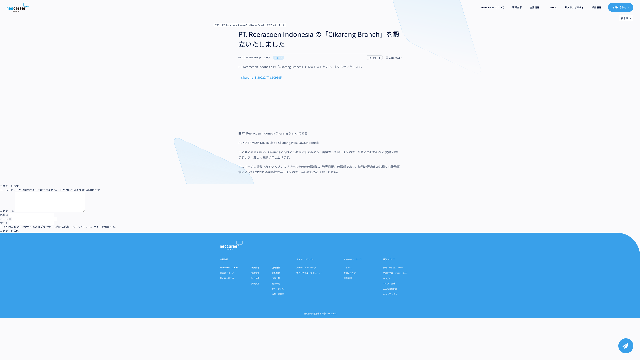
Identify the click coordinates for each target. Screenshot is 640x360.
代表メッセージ (227, 272)
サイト (4, 223)
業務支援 (255, 283)
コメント (7, 211)
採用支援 (255, 272)
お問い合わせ (350, 272)
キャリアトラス (390, 294)
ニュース (552, 7)
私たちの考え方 (227, 278)
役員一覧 (276, 278)
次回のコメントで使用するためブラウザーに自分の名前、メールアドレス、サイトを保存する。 (60, 227)
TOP (217, 25)
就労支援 (255, 278)
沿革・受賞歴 (278, 294)
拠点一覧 (276, 283)
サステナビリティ (574, 7)
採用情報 (596, 7)
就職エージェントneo (393, 267)
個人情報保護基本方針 (314, 313)
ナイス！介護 (389, 283)
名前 (4, 215)
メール (5, 219)
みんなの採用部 (390, 288)
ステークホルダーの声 (306, 267)
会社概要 (276, 272)
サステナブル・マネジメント (309, 272)
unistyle (386, 278)
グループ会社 (278, 288)
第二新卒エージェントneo (395, 272)
